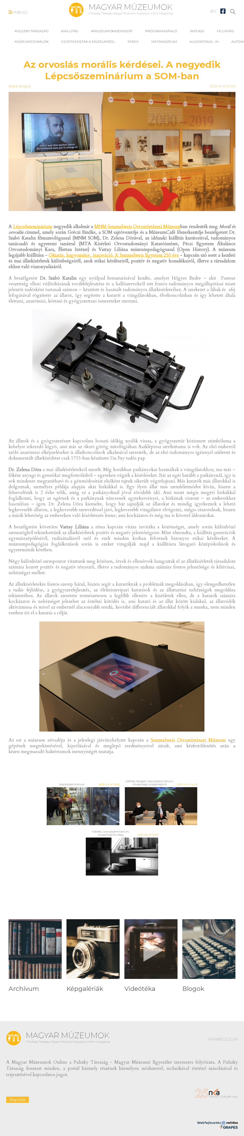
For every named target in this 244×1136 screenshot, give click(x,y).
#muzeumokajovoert (111, 31)
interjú (197, 31)
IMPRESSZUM (223, 1039)
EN (213, 11)
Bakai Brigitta (19, 86)
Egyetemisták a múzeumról (88, 41)
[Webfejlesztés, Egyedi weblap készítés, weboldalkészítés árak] (228, 1127)
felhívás (225, 31)
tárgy (133, 41)
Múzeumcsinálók (32, 41)
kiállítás (69, 31)
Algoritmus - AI (204, 41)
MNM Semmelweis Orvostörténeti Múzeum (137, 226)
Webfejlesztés (209, 1123)
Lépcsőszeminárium (32, 226)
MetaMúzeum (164, 41)
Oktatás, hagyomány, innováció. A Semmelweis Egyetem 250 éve (114, 255)
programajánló (161, 31)
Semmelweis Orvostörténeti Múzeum (188, 740)
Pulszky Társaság (32, 31)
